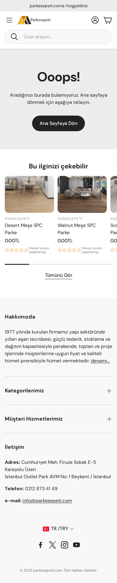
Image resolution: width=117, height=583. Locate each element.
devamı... (100, 361)
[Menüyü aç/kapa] (9, 20)
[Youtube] (76, 544)
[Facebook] (40, 544)
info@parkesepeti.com (47, 500)
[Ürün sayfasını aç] (29, 194)
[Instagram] (64, 544)
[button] (58, 37)
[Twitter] (52, 544)
